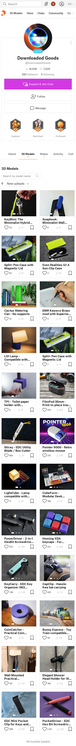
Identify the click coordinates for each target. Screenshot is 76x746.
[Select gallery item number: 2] (17, 214)
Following (47, 74)
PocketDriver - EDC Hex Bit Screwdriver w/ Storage (56, 722)
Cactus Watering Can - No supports (17, 312)
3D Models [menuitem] (16, 13)
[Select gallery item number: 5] (62, 214)
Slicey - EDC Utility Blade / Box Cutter (17, 449)
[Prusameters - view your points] (53, 4)
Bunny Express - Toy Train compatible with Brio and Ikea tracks (56, 631)
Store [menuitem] (30, 13)
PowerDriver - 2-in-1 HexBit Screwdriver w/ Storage (18, 540)
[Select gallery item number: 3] (20, 214)
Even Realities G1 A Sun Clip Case (55, 266)
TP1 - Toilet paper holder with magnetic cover (16, 403)
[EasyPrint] (46, 4)
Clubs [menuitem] (41, 13)
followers (30, 74)
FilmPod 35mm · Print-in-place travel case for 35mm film (56, 403)
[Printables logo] (3, 13)
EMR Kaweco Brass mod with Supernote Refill (56, 312)
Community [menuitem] (56, 13)
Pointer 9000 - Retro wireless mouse (57, 449)
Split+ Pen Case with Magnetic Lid (18, 266)
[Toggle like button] (6, 227)
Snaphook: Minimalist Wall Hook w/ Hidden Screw (54, 221)
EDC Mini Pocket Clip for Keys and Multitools (16, 722)
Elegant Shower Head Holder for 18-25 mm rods (56, 676)
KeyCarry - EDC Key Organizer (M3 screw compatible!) (18, 585)
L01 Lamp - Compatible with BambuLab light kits (18, 357)
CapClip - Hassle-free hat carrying (54, 585)
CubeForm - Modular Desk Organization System (52, 494)
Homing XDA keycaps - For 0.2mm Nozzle (52, 540)
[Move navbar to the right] (72, 13)
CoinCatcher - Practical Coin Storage (14, 631)
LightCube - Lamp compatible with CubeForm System (17, 494)
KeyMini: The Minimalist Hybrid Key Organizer (17, 221)
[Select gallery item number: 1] (14, 214)
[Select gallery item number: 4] (23, 214)
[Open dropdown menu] (71, 41)
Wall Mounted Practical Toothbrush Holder (17, 676)
